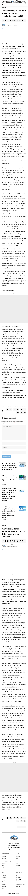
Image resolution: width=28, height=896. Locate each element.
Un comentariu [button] (22, 826)
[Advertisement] (14, 309)
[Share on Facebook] (5, 20)
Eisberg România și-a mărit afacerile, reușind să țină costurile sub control (9, 479)
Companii (4, 7)
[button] (3, 4)
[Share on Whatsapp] (13, 20)
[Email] (17, 20)
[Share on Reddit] (21, 409)
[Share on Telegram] (24, 409)
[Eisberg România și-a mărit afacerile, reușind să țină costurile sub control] (22, 477)
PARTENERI (19, 872)
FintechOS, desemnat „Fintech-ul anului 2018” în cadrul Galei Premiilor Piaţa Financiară (9, 466)
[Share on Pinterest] (10, 20)
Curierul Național (11, 24)
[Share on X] (8, 20)
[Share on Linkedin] (15, 20)
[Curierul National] (14, 1)
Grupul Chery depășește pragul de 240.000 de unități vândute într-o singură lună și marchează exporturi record (9, 512)
